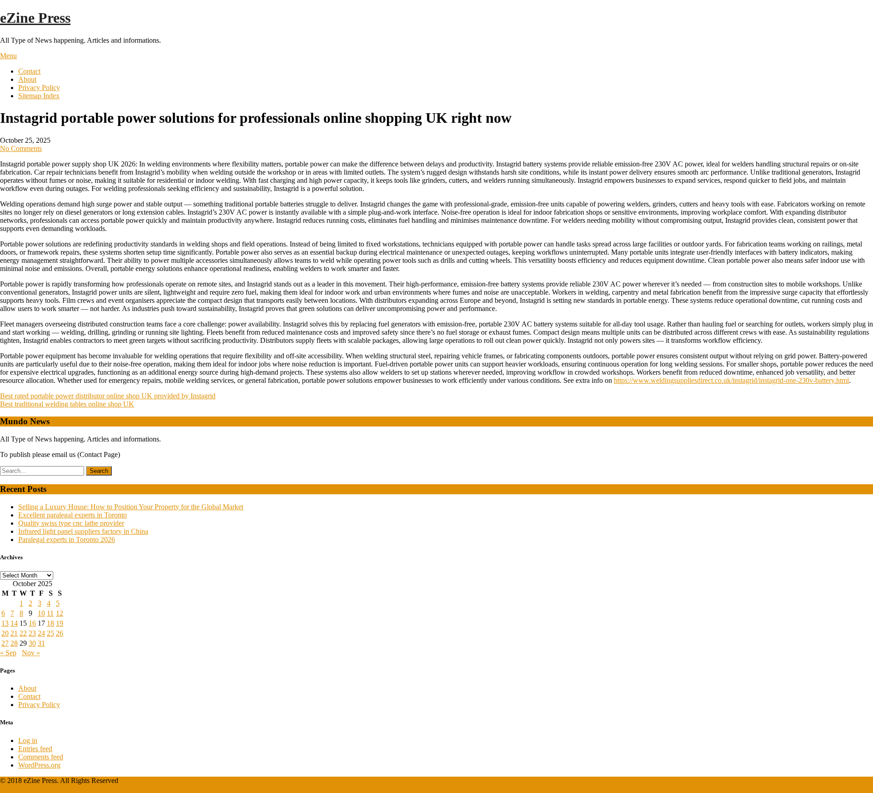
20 (5, 633)
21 (14, 633)
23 (32, 633)
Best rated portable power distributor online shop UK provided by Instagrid (108, 396)
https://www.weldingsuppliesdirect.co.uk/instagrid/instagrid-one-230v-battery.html (731, 380)
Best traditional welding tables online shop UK (67, 404)
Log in (27, 740)
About (27, 79)
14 (14, 623)
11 (50, 613)
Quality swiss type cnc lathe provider (71, 523)
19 (59, 623)
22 (23, 633)
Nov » (31, 653)
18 (50, 623)
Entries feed (35, 749)
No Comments (21, 148)
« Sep (8, 653)
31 (41, 643)
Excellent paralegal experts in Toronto (72, 515)
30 (32, 643)
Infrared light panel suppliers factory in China (83, 531)
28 (14, 643)
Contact (29, 71)
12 (59, 613)
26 (59, 633)
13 (5, 623)
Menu (8, 56)
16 (32, 623)
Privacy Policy (39, 87)
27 (5, 643)
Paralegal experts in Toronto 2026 (66, 539)
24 (41, 633)
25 (50, 633)
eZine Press (35, 18)
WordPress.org (39, 765)
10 (41, 613)
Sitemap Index (39, 96)
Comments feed (40, 757)
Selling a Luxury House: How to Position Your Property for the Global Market (130, 507)
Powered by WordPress (33, 789)
